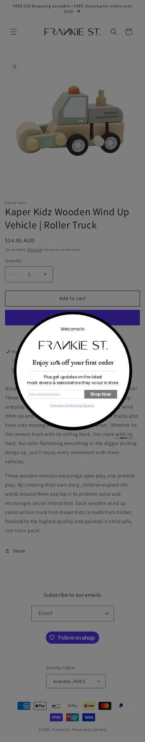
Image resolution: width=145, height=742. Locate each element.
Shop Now (100, 394)
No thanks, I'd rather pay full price (72, 405)
